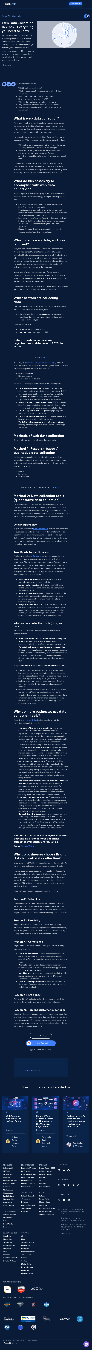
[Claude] (73, 1185)
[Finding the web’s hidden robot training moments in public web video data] (76, 1102)
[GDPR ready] (20, 1327)
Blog (4, 16)
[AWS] (7, 1289)
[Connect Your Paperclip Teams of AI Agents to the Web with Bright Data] (45, 1102)
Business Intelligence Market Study (40, 362)
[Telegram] (68, 1200)
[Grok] (78, 1185)
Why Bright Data (14, 16)
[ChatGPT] (59, 1185)
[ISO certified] (7, 1327)
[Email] (63, 1200)
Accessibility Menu (10, 1343)
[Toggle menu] (87, 4)
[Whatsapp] (59, 1200)
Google (58, 487)
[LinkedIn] (59, 1170)
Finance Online (31, 720)
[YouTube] (63, 1170)
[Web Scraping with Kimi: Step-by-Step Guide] (15, 1102)
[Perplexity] (63, 1185)
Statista (44, 357)
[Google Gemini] (68, 1185)
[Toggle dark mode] (86, 16)
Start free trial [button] (76, 3)
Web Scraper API (40, 529)
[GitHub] (68, 1170)
